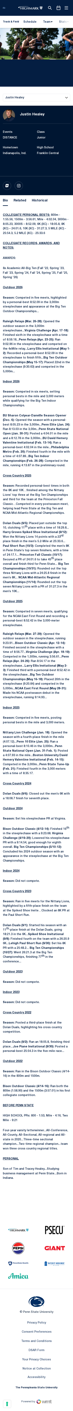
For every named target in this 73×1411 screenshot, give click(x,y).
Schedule (29, 22)
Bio (5, 200)
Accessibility (36, 1377)
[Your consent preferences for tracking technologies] (7, 1404)
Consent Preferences (37, 1332)
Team (46, 22)
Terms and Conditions (36, 1341)
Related (20, 200)
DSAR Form (36, 1350)
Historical (39, 200)
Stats (63, 22)
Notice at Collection (37, 1368)
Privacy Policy (36, 1323)
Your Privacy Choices (36, 1359)
